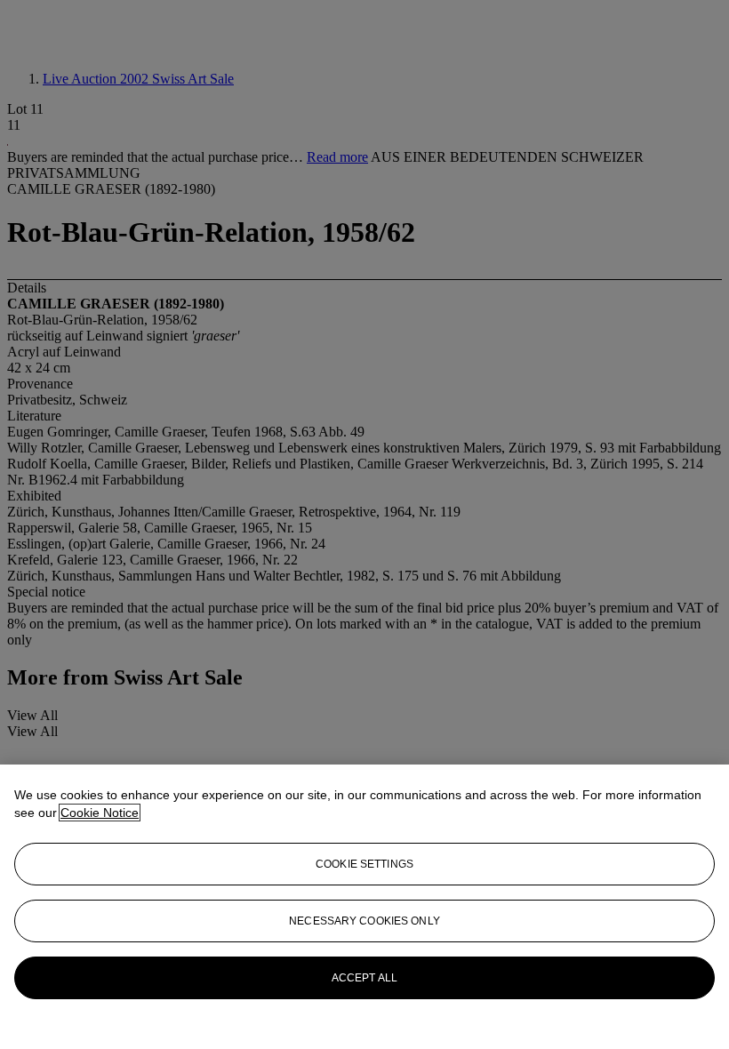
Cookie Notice (99, 812)
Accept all (364, 978)
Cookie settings (364, 864)
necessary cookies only (364, 921)
